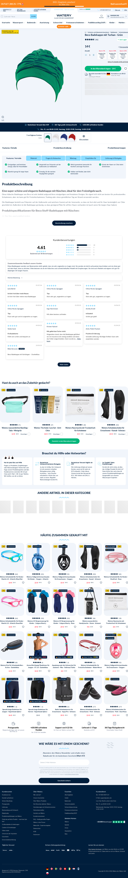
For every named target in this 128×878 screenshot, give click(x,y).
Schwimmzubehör (70, 804)
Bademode (31, 23)
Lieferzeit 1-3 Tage (89, 727)
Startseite (6, 23)
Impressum (36, 834)
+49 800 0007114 (105, 10)
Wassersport (18, 23)
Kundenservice (6, 795)
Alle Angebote (69, 795)
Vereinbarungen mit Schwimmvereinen (44, 807)
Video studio (5, 830)
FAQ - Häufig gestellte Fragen (41, 819)
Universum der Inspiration (9, 833)
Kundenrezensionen (39, 816)
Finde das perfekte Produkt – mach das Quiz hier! (14, 820)
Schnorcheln (18, 451)
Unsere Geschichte (38, 798)
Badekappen (114, 32)
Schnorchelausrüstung (71, 807)
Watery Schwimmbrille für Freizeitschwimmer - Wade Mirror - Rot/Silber (90, 667)
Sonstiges (18, 456)
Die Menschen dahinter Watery (42, 804)
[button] (70, 245)
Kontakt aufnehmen (7, 798)
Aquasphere (68, 831)
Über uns (117, 10)
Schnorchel (57, 23)
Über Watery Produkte (39, 801)
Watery (67, 822)
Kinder (112, 23)
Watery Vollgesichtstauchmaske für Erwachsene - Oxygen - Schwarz (64, 579)
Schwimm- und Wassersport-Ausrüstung (98, 32)
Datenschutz (36, 828)
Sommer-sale (63, 26)
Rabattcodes (5, 813)
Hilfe (125, 10)
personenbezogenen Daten (72, 774)
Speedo (67, 825)
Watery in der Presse (39, 822)
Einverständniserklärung (9, 840)
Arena (66, 828)
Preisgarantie (13, 727)
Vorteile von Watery (39, 813)
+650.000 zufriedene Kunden (40, 10)
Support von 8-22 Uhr (64, 727)
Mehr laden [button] (64, 364)
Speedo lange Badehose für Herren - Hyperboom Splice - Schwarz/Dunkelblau (38, 711)
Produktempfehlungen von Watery (12, 816)
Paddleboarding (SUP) (97, 23)
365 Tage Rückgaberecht (21, 10)
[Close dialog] (33, 409)
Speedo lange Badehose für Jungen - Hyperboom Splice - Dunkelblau (12, 711)
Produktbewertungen (117, 148)
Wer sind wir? (37, 795)
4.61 (41, 247)
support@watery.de (106, 798)
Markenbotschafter (38, 810)
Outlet (66, 798)
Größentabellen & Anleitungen (10, 824)
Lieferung (5, 807)
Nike (66, 834)
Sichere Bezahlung (7, 801)
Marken (122, 23)
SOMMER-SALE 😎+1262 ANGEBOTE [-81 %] (10, 31)
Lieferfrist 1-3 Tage (7, 10)
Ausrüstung (44, 23)
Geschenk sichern (64, 781)
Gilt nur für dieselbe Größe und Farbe (118, 62)
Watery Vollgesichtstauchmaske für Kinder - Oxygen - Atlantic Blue (38, 579)
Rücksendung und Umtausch (10, 810)
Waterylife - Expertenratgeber (41, 825)
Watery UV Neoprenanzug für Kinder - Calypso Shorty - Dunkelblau (38, 623)
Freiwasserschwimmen (75, 23)
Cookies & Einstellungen (9, 827)
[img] (12, 285)
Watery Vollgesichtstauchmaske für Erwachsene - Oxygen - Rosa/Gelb (115, 667)
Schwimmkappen (123, 32)
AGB (34, 831)
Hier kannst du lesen (95, 849)
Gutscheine (5, 837)
